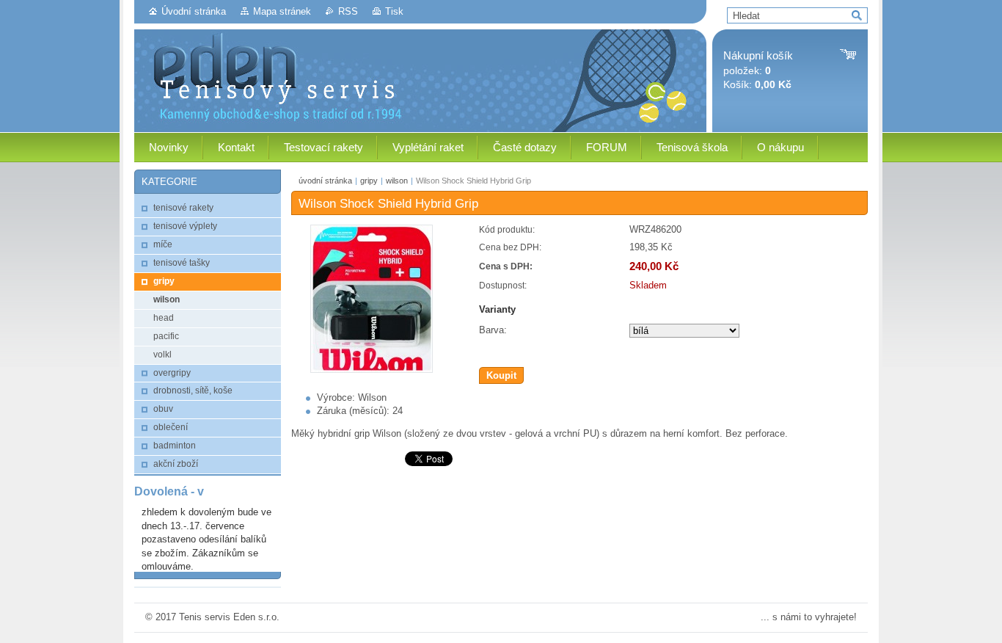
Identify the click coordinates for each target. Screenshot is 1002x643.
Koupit (501, 375)
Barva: (493, 329)
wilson (397, 180)
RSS (348, 11)
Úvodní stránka (193, 11)
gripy (369, 180)
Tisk (394, 11)
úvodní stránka (325, 180)
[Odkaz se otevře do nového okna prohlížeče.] (371, 369)
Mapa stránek (282, 11)
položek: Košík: (758, 70)
